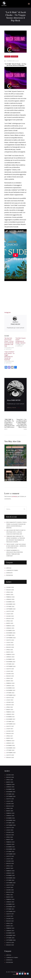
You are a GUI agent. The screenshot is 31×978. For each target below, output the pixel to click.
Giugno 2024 (10, 645)
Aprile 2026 (9, 592)
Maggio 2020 (10, 757)
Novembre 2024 (10, 633)
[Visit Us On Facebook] (22, 974)
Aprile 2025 (9, 621)
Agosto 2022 (10, 697)
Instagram (7, 312)
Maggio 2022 (10, 704)
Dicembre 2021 (10, 716)
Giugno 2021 (10, 731)
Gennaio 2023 (10, 685)
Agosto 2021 (10, 726)
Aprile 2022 (9, 707)
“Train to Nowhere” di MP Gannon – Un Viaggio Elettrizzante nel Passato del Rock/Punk (9, 355)
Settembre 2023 (10, 666)
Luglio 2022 (9, 700)
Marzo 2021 (9, 738)
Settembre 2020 (10, 752)
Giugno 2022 (10, 702)
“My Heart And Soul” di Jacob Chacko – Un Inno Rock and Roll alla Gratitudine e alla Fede (9, 342)
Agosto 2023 (10, 668)
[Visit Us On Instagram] (17, 974)
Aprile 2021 (9, 736)
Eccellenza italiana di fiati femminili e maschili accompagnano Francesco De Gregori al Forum (15, 478)
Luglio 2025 (9, 613)
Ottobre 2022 (10, 692)
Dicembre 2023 (10, 659)
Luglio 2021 (9, 728)
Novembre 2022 (10, 690)
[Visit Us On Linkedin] (27, 974)
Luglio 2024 (9, 642)
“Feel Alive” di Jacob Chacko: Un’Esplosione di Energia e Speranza (20, 340)
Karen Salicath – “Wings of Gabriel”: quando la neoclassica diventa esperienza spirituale (15, 453)
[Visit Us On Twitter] (20, 974)
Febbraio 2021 (10, 740)
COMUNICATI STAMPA (17, 447)
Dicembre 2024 (10, 630)
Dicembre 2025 (10, 601)
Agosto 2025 (10, 611)
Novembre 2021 (10, 719)
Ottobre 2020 (10, 750)
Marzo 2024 (9, 652)
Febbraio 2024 (10, 654)
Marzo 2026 (9, 594)
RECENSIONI (14, 56)
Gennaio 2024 (10, 657)
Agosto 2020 (10, 755)
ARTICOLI (7, 56)
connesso (14, 496)
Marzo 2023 (9, 680)
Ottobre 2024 (10, 635)
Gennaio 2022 (10, 714)
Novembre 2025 (10, 604)
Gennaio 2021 (10, 743)
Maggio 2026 (10, 589)
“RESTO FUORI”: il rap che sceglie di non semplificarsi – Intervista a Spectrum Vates (16, 546)
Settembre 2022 (10, 695)
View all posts (11, 407)
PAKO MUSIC (15, 324)
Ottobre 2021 (10, 721)
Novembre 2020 (10, 748)
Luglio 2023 (9, 671)
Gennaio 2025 (10, 628)
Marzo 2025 (9, 623)
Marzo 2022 (9, 709)
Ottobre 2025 (10, 606)
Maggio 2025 (10, 618)
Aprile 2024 (9, 649)
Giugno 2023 (10, 673)
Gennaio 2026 (10, 599)
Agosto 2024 (10, 640)
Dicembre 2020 (10, 745)
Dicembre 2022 (10, 688)
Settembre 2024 (10, 637)
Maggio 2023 (10, 676)
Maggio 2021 (10, 733)
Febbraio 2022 (10, 712)
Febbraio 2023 (10, 683)
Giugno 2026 (10, 587)
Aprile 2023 (9, 678)
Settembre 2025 (10, 609)
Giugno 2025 (10, 616)
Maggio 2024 (10, 647)
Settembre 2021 (10, 724)
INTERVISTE (9, 572)
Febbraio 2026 (10, 597)
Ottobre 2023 (10, 664)
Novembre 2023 (10, 661)
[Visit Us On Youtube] (25, 974)
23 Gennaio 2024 (11, 61)
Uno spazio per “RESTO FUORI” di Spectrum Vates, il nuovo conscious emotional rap (15, 532)
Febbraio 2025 (10, 625)
